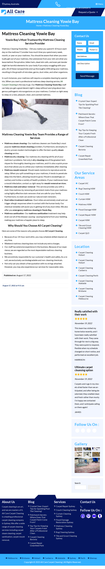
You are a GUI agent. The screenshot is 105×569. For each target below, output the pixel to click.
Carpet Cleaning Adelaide (85, 282)
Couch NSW (83, 194)
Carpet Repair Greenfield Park (37, 544)
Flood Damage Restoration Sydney (64, 521)
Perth (82, 558)
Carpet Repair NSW (87, 215)
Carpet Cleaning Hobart (85, 253)
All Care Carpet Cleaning (51, 562)
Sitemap (93, 558)
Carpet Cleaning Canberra (85, 269)
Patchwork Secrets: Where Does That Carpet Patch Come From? (38, 518)
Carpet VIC (83, 183)
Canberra (49, 558)
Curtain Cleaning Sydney (63, 514)
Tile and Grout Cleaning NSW (84, 226)
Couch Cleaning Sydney (66, 510)
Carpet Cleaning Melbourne (85, 297)
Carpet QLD (83, 233)
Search (78, 483)
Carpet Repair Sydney (65, 506)
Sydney (73, 558)
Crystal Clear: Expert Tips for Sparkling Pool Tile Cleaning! (88, 104)
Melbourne (12, 558)
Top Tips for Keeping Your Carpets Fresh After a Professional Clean (39, 529)
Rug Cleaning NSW (86, 188)
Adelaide (61, 558)
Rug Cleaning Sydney (65, 532)
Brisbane (26, 558)
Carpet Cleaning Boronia (37, 538)
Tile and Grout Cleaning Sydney (66, 537)
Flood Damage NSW (87, 209)
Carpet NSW (84, 220)
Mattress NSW (85, 204)
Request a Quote (87, 12)
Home (38, 25)
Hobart (37, 558)
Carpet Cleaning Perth (88, 275)
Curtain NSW (84, 199)
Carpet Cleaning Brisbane (85, 289)
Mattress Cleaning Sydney (64, 527)
